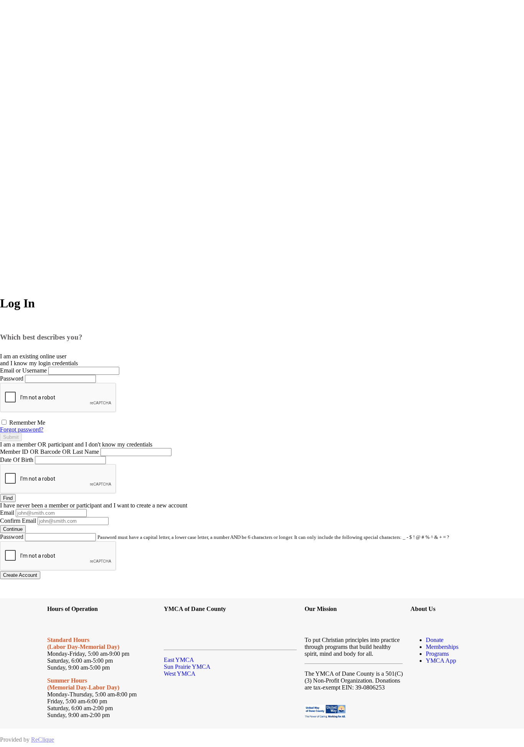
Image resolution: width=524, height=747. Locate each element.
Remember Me (26, 422)
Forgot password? (21, 429)
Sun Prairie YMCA (187, 666)
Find (8, 498)
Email (7, 512)
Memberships (442, 647)
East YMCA (179, 660)
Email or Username (23, 370)
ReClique (42, 739)
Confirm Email (18, 520)
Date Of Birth (16, 459)
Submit (11, 437)
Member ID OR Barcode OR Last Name (49, 451)
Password (11, 378)
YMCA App (441, 660)
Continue (13, 529)
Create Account (20, 575)
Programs (437, 653)
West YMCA (180, 673)
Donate (434, 640)
